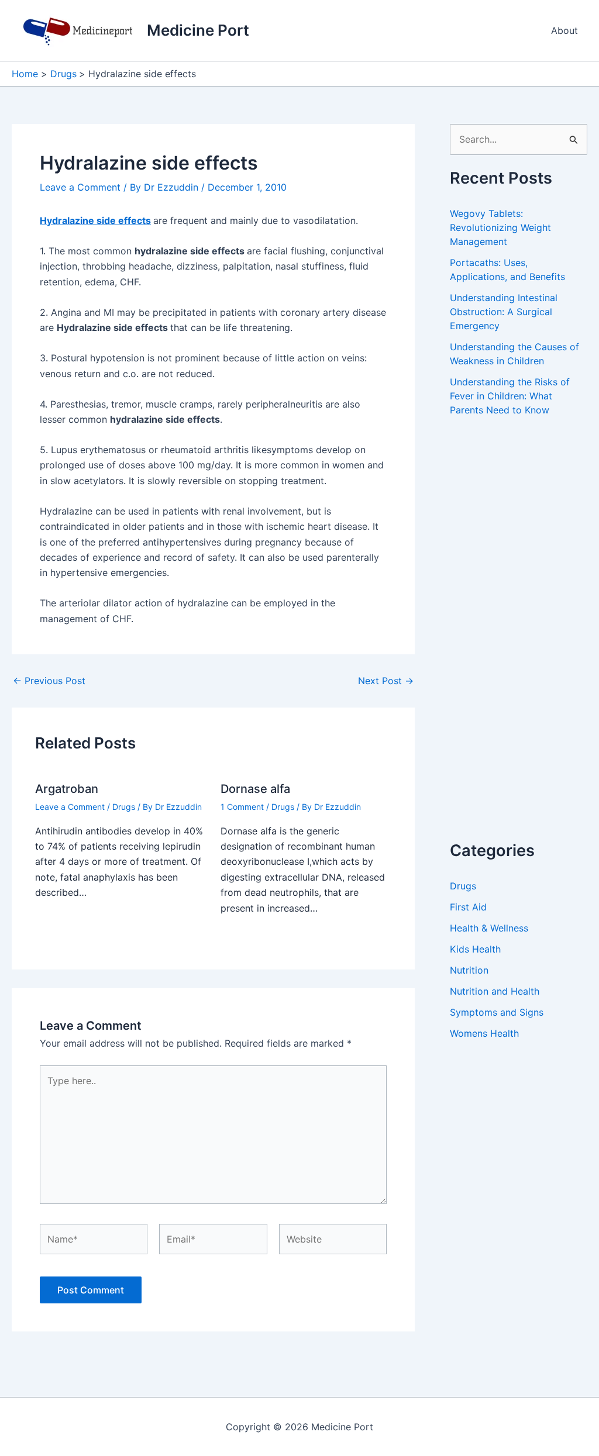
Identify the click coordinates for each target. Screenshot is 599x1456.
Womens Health (484, 1033)
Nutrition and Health (494, 991)
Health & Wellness (489, 928)
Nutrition (469, 970)
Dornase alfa (255, 789)
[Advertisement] (524, 641)
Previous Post (49, 680)
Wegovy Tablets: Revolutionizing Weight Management (500, 227)
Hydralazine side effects (95, 220)
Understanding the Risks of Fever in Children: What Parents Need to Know (510, 396)
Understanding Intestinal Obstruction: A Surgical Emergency (503, 312)
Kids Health (475, 949)
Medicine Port (198, 30)
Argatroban (66, 789)
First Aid (468, 907)
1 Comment (242, 807)
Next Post (386, 680)
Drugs (123, 807)
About (564, 30)
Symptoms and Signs (496, 1012)
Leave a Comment (80, 187)
